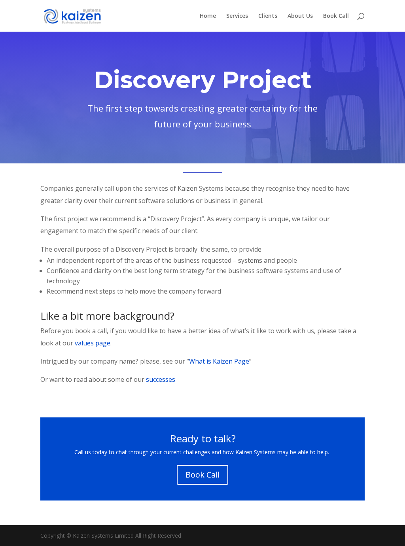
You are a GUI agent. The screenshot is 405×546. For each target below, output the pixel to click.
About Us (300, 16)
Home (208, 16)
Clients (267, 16)
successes (160, 379)
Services (237, 16)
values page (92, 343)
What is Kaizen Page (219, 361)
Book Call (336, 16)
